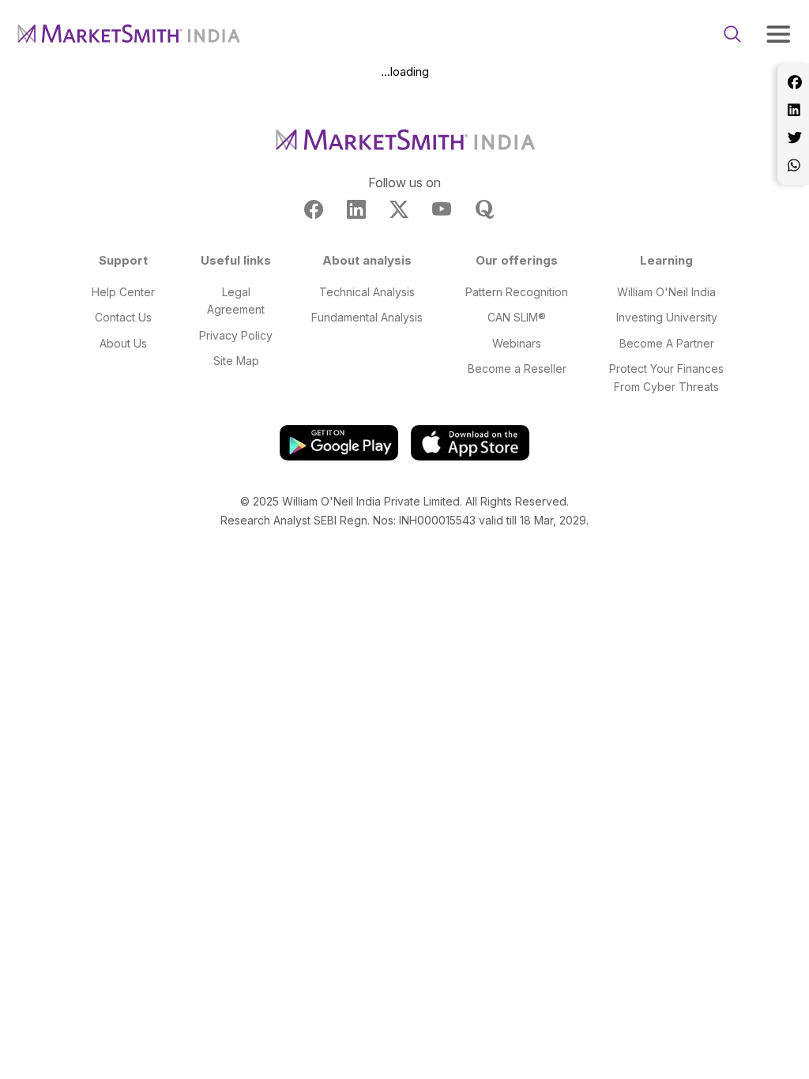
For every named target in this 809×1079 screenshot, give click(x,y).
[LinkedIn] (793, 110)
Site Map (236, 360)
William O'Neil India (666, 292)
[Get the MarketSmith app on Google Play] (338, 442)
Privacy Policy (236, 335)
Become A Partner (666, 343)
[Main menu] (778, 34)
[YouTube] (441, 209)
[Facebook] (793, 82)
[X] (793, 138)
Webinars (516, 343)
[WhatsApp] (793, 165)
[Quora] (484, 209)
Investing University (666, 317)
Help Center (123, 292)
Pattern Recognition (516, 292)
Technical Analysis (367, 292)
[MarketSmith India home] (135, 34)
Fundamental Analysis (367, 317)
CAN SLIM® (516, 317)
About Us (123, 343)
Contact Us (123, 317)
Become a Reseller (517, 368)
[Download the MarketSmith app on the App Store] (470, 442)
